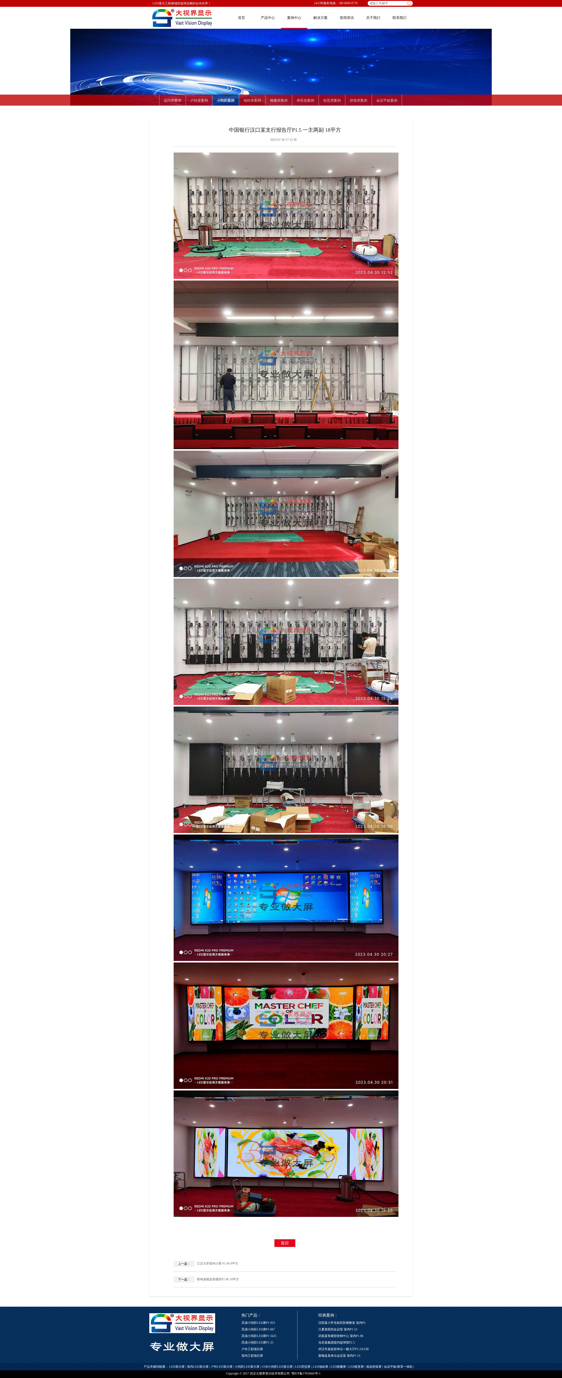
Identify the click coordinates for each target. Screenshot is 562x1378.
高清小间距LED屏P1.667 (258, 1329)
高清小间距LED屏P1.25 (257, 1342)
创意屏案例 (332, 100)
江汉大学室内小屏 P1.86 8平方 (208, 1263)
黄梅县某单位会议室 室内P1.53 (339, 1355)
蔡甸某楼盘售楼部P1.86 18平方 (208, 1279)
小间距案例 (225, 100)
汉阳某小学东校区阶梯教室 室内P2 (342, 1322)
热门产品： (251, 1315)
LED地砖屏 (320, 1366)
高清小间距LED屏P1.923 (258, 1322)
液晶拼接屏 (374, 1366)
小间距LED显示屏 (247, 1366)
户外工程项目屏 (252, 1349)
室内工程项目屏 (252, 1355)
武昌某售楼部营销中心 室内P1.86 (340, 1336)
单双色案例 (305, 100)
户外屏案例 (199, 100)
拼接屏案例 (358, 100)
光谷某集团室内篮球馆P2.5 (336, 1342)
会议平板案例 (386, 100)
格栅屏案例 (279, 100)
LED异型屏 (302, 1366)
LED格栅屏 (338, 1366)
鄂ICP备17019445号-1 (306, 1373)
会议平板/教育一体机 (398, 1366)
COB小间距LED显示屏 (277, 1366)
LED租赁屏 (356, 1366)
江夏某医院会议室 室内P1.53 (337, 1329)
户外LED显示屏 (221, 1366)
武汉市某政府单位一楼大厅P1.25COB (343, 1349)
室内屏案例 (172, 100)
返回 (285, 1243)
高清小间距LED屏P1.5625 (258, 1336)
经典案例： (328, 1315)
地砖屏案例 (252, 100)
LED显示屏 (177, 1366)
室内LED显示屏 (198, 1366)
